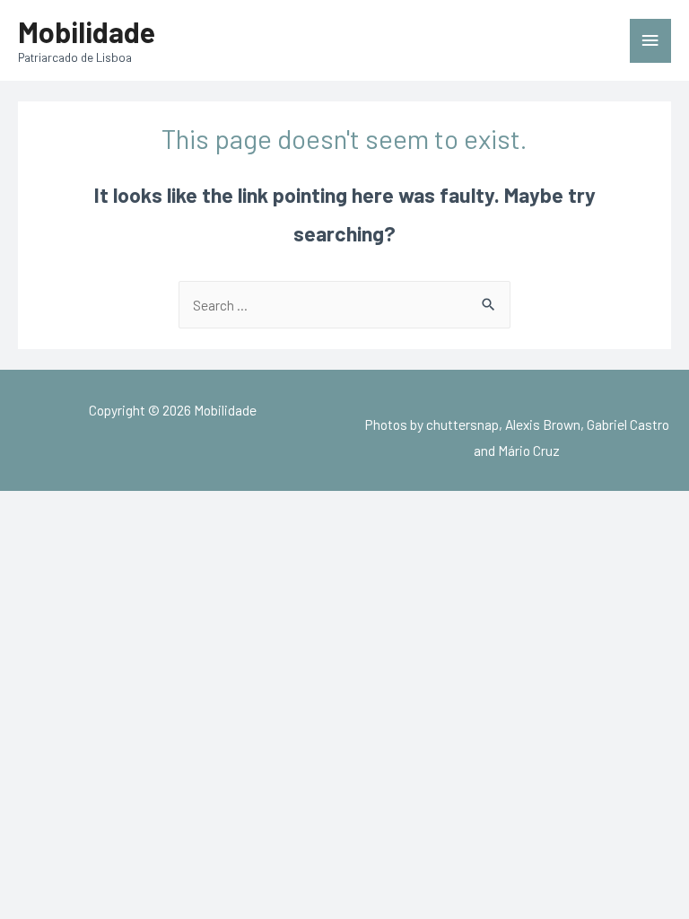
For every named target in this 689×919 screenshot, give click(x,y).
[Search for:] (344, 304)
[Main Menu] (650, 41)
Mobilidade (86, 31)
